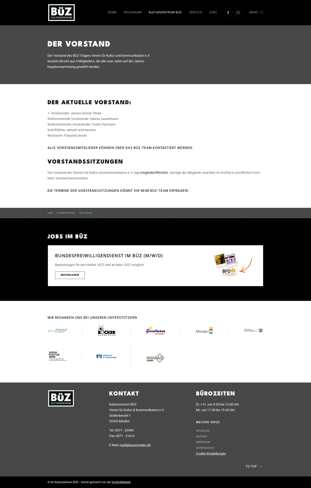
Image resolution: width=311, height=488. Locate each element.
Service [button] (195, 12)
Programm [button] (133, 12)
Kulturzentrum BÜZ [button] (165, 12)
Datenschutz (205, 448)
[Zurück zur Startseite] (61, 12)
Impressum (203, 442)
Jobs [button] (213, 12)
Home (112, 12)
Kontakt (202, 436)
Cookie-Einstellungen (211, 453)
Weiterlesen (70, 275)
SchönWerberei (121, 482)
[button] (256, 12)
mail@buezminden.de (135, 445)
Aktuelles (202, 431)
